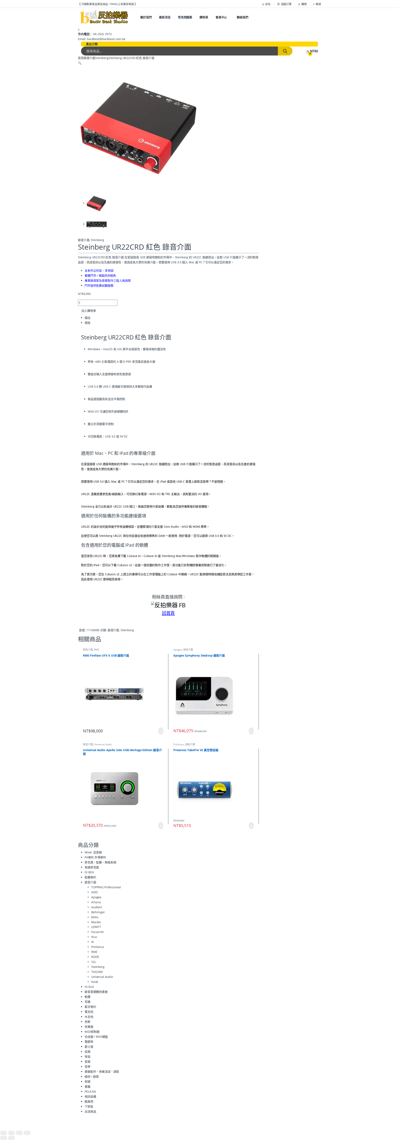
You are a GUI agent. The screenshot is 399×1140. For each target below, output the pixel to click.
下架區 (89, 1106)
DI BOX (89, 872)
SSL (93, 962)
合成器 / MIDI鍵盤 (96, 1037)
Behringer (98, 912)
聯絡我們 (242, 17)
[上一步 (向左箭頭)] (3, 1138)
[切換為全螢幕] (11, 1133)
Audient (96, 907)
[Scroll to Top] (199, 1128)
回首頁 (168, 613)
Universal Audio (103, 744)
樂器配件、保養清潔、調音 (102, 1071)
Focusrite (97, 932)
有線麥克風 (92, 867)
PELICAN (90, 1091)
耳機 (87, 1002)
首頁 (81, 58)
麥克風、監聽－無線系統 (100, 862)
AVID (94, 892)
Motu (94, 917)
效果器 (89, 1027)
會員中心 (221, 17)
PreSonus (178, 744)
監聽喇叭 (90, 877)
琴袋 (87, 1057)
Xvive (94, 982)
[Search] (285, 51)
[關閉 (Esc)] (27, 1133)
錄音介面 (89, 58)
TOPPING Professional (106, 887)
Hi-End (89, 987)
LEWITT (96, 927)
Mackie (96, 922)
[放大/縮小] (3, 1133)
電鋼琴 (89, 1042)
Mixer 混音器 (93, 852)
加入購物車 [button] (160, 731)
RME (96, 649)
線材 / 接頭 (92, 1076)
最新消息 (164, 17)
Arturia (96, 902)
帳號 (318, 4)
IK (92, 942)
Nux (94, 937)
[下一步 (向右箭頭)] (11, 1138)
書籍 (87, 1086)
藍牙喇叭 (90, 1007)
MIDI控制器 (92, 1032)
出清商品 (90, 1111)
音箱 (87, 1062)
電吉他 (89, 1012)
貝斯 (87, 1022)
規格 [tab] (87, 323)
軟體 (87, 997)
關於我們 (146, 17)
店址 (268, 4)
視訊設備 (90, 1096)
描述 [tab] (87, 318)
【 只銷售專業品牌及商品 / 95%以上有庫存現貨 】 (107, 4)
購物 (304, 4)
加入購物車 (88, 311)
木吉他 (89, 1017)
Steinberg (101, 58)
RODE (95, 957)
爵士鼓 (89, 1047)
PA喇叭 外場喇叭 (95, 857)
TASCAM (97, 972)
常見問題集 (185, 17)
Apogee (177, 649)
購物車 (204, 17)
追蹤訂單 (286, 4)
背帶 (87, 1067)
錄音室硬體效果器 (96, 992)
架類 (87, 1081)
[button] (79, 63)
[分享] (19, 1133)
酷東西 (89, 1101)
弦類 (87, 1052)
